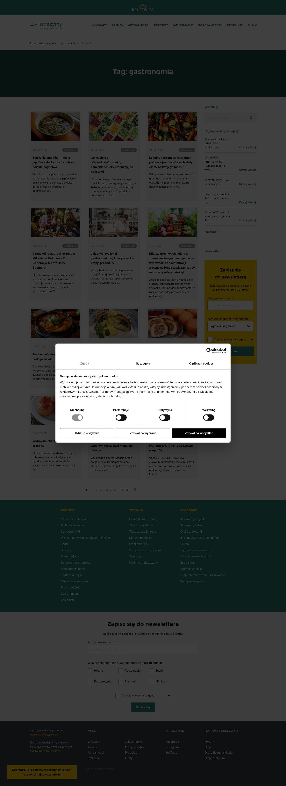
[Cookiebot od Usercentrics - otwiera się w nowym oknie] (209, 351)
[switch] (121, 417)
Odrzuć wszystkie (87, 433)
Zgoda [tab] (84, 363)
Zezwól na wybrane (143, 433)
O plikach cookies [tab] (201, 363)
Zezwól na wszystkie (199, 433)
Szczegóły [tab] (143, 363)
